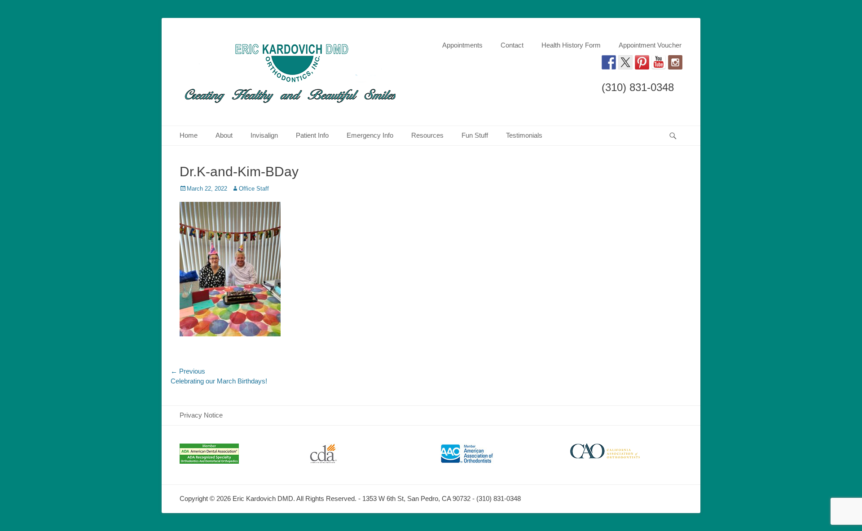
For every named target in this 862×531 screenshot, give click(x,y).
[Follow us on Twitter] (625, 62)
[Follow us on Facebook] (609, 62)
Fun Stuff (475, 135)
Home (189, 135)
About (224, 135)
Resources (427, 135)
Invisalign (264, 135)
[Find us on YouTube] (658, 62)
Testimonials (524, 135)
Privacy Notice (201, 415)
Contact (512, 45)
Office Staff (254, 188)
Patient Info (312, 135)
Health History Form (571, 45)
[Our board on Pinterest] (642, 62)
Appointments (462, 45)
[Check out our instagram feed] (675, 62)
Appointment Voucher (650, 45)
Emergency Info (370, 135)
